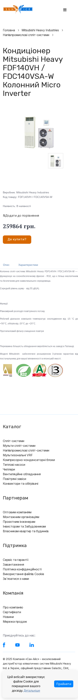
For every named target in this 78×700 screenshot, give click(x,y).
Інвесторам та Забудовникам (24, 526)
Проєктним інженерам (19, 522)
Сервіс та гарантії (16, 560)
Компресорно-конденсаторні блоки (29, 460)
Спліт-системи (13, 441)
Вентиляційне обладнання (22, 474)
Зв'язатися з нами (16, 579)
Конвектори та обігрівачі (20, 483)
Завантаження (13, 564)
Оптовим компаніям (17, 512)
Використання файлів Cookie (23, 574)
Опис (6, 264)
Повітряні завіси (14, 479)
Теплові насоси (14, 464)
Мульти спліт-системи (19, 446)
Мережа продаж (15, 621)
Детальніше (32, 690)
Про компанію (13, 607)
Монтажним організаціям (21, 517)
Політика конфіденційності (22, 569)
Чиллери (9, 469)
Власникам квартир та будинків (26, 531)
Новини (8, 617)
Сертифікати (12, 612)
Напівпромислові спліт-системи (26, 450)
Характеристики (28, 264)
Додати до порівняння (22, 215)
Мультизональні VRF (18, 455)
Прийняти (63, 684)
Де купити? (17, 239)
